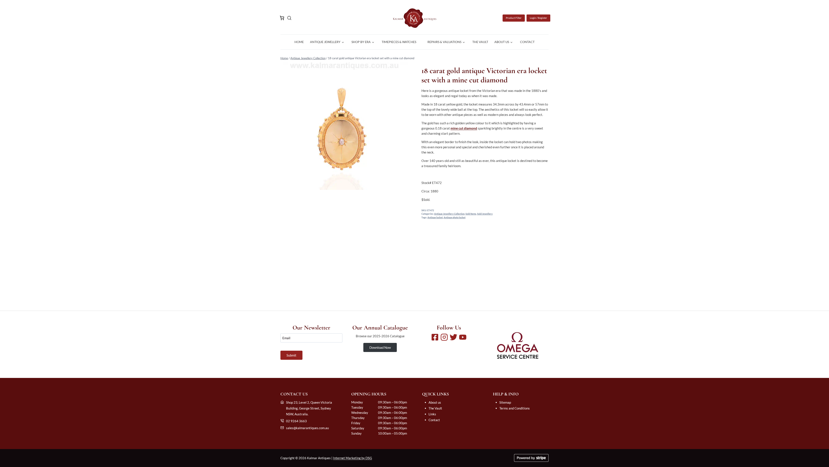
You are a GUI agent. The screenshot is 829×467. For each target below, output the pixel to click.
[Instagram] (444, 337)
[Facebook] (435, 337)
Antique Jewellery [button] (325, 42)
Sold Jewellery (485, 214)
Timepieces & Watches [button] (399, 42)
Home (299, 42)
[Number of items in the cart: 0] (282, 18)
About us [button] (501, 42)
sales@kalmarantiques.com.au (307, 428)
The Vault (480, 42)
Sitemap (505, 402)
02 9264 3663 (296, 421)
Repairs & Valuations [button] (444, 42)
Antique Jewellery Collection (308, 58)
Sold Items (470, 214)
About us (435, 402)
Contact (527, 42)
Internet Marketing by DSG (352, 458)
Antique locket (435, 217)
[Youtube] (463, 337)
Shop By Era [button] (361, 42)
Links (432, 414)
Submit (291, 355)
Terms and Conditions (514, 408)
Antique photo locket (454, 217)
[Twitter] (453, 337)
